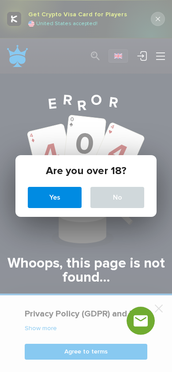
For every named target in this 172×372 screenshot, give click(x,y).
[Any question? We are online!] (141, 321)
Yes (54, 197)
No (117, 197)
